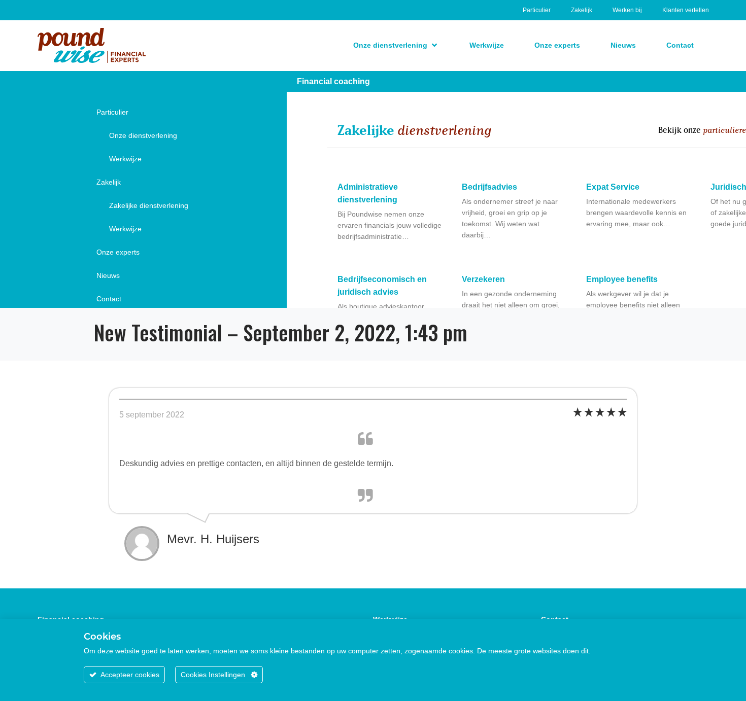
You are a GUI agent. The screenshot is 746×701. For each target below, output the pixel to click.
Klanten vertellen (685, 10)
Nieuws (108, 275)
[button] (396, 45)
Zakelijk (581, 10)
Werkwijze (125, 159)
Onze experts (118, 252)
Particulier (537, 10)
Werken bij (627, 10)
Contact (108, 299)
